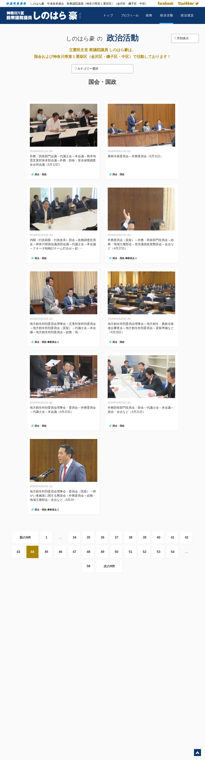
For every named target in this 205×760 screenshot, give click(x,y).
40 (158, 537)
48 (88, 551)
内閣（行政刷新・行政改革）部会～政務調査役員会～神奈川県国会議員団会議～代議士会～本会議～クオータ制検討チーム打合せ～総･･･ (63, 244)
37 (116, 537)
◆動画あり (131, 258)
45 (46, 551)
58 (88, 566)
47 (74, 551)
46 (60, 551)
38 (130, 537)
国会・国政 (41, 174)
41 (172, 537)
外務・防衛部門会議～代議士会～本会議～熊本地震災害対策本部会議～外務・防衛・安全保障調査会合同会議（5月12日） (63, 160)
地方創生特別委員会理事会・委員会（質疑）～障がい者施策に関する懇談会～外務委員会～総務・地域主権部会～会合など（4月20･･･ (63, 495)
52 (144, 551)
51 (130, 551)
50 (116, 551)
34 (74, 537)
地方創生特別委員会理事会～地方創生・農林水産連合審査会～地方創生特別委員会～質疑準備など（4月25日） (141, 328)
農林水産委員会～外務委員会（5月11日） (135, 156)
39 (144, 537)
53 (158, 551)
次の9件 (109, 566)
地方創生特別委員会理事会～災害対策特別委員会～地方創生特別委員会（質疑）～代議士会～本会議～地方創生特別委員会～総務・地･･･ (63, 328)
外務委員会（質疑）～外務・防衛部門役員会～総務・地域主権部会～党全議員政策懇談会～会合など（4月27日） (141, 244)
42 (186, 537)
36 (102, 537)
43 (18, 551)
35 (88, 537)
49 (102, 551)
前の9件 (25, 537)
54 (172, 551)
